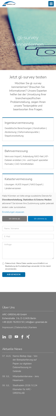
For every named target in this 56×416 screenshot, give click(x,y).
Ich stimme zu (40, 218)
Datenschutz (21, 327)
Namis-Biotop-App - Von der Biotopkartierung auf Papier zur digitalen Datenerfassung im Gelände (25, 364)
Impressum (7, 327)
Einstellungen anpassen (13, 212)
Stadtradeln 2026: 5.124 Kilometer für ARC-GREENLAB (25, 389)
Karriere (33, 327)
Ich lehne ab (14, 218)
